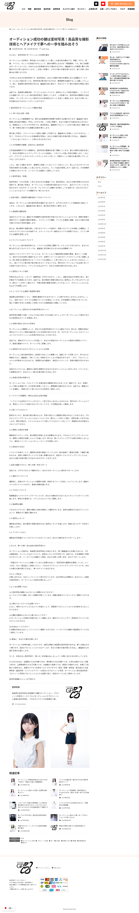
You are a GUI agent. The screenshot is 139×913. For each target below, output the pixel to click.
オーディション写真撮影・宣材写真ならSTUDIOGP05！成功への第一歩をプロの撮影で (74, 792)
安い (52, 841)
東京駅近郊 (82, 841)
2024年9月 (101, 228)
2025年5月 (101, 215)
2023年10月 (102, 259)
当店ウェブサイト (30, 577)
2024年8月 (101, 233)
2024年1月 (101, 246)
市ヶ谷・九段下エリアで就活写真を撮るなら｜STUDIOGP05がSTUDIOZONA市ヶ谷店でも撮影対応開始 (120, 61)
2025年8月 (101, 202)
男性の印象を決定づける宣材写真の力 (72, 826)
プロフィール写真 (42, 841)
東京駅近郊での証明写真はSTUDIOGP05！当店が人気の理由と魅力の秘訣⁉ (119, 91)
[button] (121, 3)
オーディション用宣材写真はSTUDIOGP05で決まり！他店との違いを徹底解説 (119, 103)
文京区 (58, 841)
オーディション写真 (29, 841)
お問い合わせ (57, 868)
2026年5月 (101, 197)
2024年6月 (101, 237)
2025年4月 (101, 219)
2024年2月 (101, 241)
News (100, 186)
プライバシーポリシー (43, 868)
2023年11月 (102, 255)
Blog (22, 838)
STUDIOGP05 (20, 704)
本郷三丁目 (66, 841)
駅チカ (25, 843)
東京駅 (74, 841)
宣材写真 (16, 687)
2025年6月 (101, 211)
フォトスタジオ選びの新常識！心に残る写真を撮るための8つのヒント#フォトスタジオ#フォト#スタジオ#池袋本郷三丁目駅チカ (33, 805)
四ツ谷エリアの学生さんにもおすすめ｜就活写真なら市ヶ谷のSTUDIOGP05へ (120, 47)
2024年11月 (102, 224)
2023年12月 (102, 250)
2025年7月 (101, 206)
